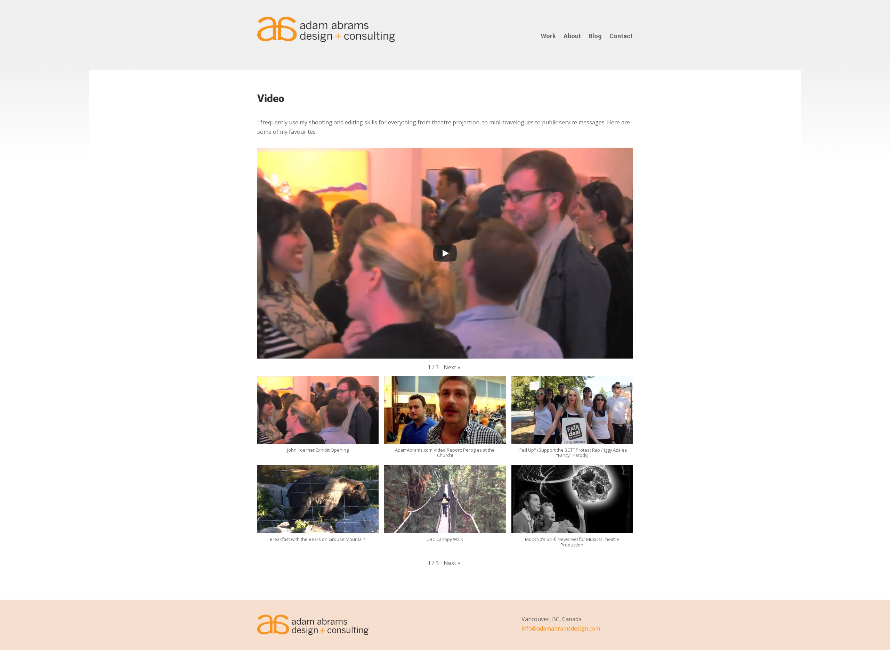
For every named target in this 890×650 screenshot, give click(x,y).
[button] (452, 367)
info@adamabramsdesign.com (560, 628)
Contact (621, 38)
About (572, 38)
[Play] (445, 253)
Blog (595, 38)
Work (548, 38)
